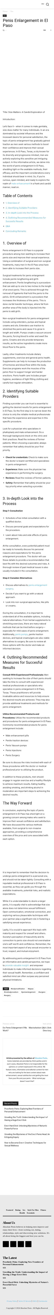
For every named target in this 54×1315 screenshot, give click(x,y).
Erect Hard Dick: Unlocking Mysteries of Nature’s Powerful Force (25, 1127)
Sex (12, 11)
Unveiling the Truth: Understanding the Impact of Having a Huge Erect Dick (26, 1118)
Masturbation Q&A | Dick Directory (40, 1029)
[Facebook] (5, 36)
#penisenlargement (28, 992)
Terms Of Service (24, 1301)
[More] (31, 36)
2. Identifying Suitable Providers (21, 208)
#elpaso (31, 989)
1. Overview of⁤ (12, 203)
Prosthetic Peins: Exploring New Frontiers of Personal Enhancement (23, 1110)
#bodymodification (18, 989)
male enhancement (20, 183)
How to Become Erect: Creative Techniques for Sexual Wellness (25, 1144)
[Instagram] (13, 1244)
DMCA (34, 1301)
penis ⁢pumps (21, 634)
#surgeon (41, 992)
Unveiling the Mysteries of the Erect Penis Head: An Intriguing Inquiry (27, 1135)
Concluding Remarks (16, 231)
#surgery (7, 995)
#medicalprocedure (11, 992)
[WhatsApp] (24, 36)
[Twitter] (12, 36)
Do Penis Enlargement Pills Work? (15, 1029)
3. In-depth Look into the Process (22, 212)
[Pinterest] (18, 36)
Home (5, 11)
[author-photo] (27, 1054)
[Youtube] (28, 1244)
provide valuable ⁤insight (17, 965)
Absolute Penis (41, 1058)
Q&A (8, 226)
